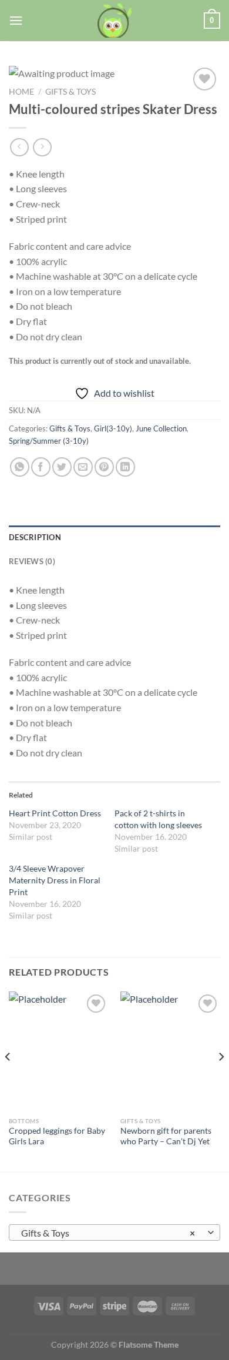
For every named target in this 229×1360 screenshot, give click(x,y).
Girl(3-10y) (113, 428)
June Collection (161, 428)
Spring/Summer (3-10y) (49, 440)
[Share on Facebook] (40, 467)
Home (21, 91)
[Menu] (16, 20)
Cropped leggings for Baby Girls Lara (57, 1136)
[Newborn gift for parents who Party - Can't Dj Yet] (170, 1051)
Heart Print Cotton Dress (55, 813)
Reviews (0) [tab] (32, 561)
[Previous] (8, 1080)
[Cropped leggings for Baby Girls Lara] (59, 1051)
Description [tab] (35, 537)
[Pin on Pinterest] (104, 467)
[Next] (221, 1080)
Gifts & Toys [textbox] (108, 1232)
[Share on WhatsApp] (19, 467)
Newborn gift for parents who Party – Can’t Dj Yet (165, 1136)
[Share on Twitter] (62, 467)
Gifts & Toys (70, 91)
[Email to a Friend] (83, 467)
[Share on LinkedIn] (125, 467)
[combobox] (114, 1232)
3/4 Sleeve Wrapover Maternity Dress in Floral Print (54, 880)
